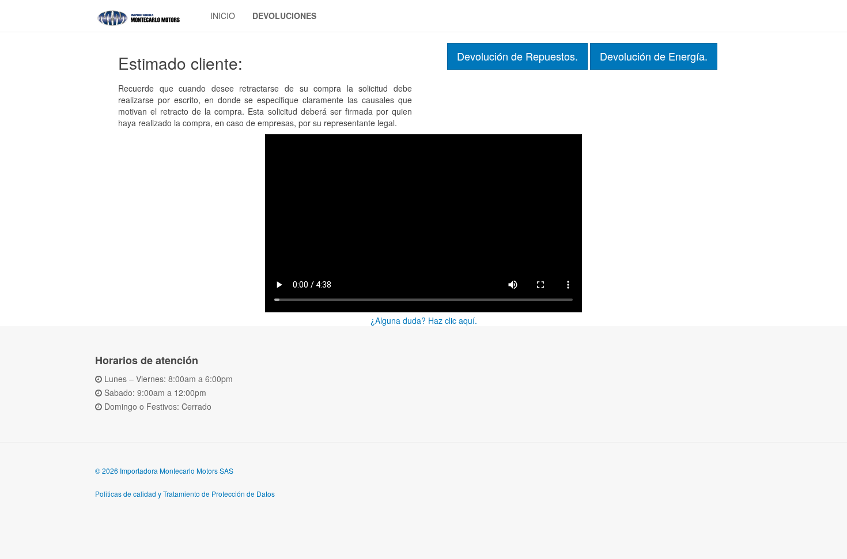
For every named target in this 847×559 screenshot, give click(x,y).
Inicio (222, 15)
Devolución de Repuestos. (517, 55)
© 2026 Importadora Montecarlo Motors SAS (164, 470)
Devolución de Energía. (654, 55)
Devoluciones (284, 15)
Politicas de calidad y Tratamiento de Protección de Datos (185, 493)
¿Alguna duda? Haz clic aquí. (423, 320)
